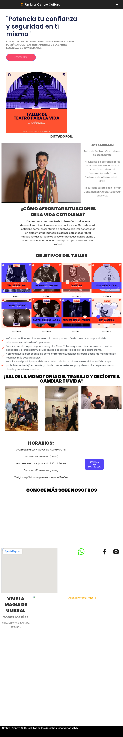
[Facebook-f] (104, 551)
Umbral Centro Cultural (16, 728)
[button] (5, 409)
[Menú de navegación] (117, 4)
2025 (75, 728)
